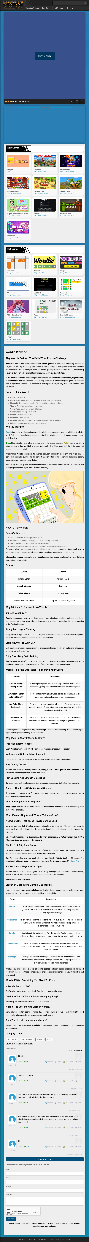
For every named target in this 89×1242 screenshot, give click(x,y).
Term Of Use (66, 1239)
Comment (50, 1062)
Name (8, 1169)
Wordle (9, 432)
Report (79, 1062)
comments (11, 1048)
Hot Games (58, 8)
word (49, 1039)
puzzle (39, 1039)
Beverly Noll (12, 1065)
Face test (12, 1125)
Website (8, 1186)
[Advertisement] (44, 124)
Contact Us (42, 1239)
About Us (22, 1239)
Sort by (70, 1050)
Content (9, 1195)
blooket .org (12, 1103)
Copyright (32, 1239)
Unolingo (12, 957)
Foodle (12, 933)
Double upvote (69, 1062)
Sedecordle (12, 920)
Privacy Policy (54, 1239)
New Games (46, 8)
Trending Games (32, 8)
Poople (70, 8)
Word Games (12, 1039)
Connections (12, 943)
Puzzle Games (27, 1039)
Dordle (12, 906)
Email (8, 1178)
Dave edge (12, 1150)
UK (12, 1084)
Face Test (75, 861)
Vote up (59, 1062)
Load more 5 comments (44, 1159)
